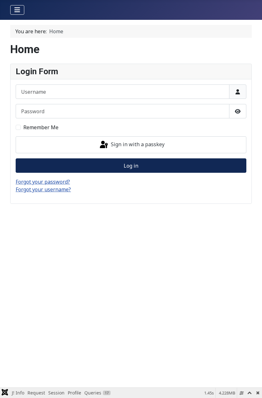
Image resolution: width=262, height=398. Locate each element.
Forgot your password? (43, 181)
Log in (131, 165)
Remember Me (40, 127)
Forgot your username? (43, 189)
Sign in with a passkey (137, 144)
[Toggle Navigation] (17, 10)
